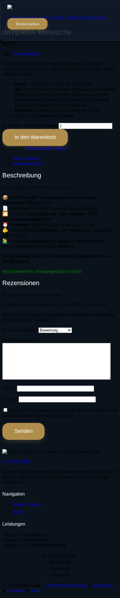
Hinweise (16, 590)
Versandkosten (25, 53)
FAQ (18, 512)
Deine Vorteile (27, 504)
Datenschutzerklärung (66, 585)
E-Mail (10, 399)
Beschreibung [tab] (26, 158)
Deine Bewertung (20, 329)
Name (9, 388)
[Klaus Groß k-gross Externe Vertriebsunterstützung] (56, 17)
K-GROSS (16, 461)
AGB (35, 590)
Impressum (102, 585)
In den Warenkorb (35, 137)
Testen (61, 148)
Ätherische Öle (39, 148)
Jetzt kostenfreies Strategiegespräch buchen (42, 271)
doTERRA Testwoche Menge (29, 125)
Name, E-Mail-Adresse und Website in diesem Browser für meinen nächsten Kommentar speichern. (60, 413)
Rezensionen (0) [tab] (29, 163)
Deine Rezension (19, 340)
